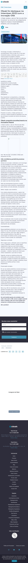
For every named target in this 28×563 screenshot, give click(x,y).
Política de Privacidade (9, 545)
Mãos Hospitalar (14, 522)
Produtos (14, 458)
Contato (14, 482)
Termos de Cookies (20, 545)
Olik (2, 347)
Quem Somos (14, 460)
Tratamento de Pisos (14, 524)
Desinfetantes (14, 502)
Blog (14, 464)
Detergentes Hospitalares (14, 509)
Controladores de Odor (14, 498)
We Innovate (8, 347)
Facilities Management (14, 511)
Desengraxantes (14, 500)
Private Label (14, 477)
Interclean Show (8, 78)
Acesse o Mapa (14, 437)
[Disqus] (14, 370)
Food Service (14, 513)
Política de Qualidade (14, 486)
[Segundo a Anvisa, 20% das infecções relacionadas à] (14, 403)
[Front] (13, 426)
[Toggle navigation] (26, 2)
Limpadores (14, 515)
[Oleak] (5, 2)
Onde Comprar (14, 473)
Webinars (14, 469)
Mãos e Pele (14, 519)
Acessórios (14, 495)
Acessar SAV (14, 488)
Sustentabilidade (14, 462)
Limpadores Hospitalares (14, 517)
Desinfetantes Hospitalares (14, 504)
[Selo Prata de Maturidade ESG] (14, 535)
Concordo (14, 561)
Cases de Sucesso (14, 466)
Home (14, 456)
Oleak (6, 27)
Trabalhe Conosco (14, 479)
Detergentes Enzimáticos (14, 506)
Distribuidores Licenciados (14, 475)
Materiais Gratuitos (14, 471)
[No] (26, 558)
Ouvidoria (14, 484)
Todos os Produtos (14, 526)
